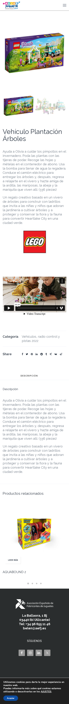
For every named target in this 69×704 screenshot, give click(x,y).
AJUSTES (46, 691)
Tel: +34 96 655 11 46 (34, 624)
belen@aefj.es (34, 628)
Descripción (29, 376)
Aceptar (11, 698)
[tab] (29, 377)
